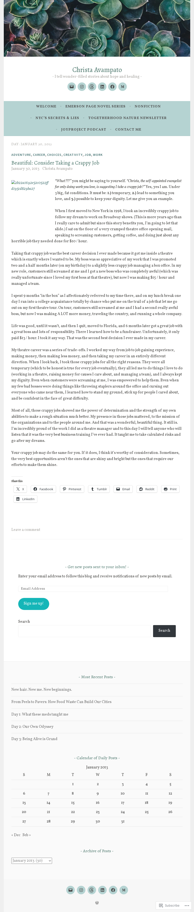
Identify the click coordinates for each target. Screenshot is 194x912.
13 (24, 802)
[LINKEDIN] (102, 890)
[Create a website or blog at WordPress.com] (97, 903)
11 (146, 793)
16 (98, 802)
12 (170, 793)
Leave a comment (25, 530)
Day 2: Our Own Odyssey (32, 726)
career (39, 155)
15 (73, 802)
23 (98, 812)
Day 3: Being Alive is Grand (34, 739)
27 (24, 821)
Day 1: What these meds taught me (39, 714)
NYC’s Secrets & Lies (57, 118)
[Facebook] (112, 86)
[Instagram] (81, 86)
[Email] (71, 86)
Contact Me (128, 129)
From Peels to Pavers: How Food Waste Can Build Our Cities (61, 702)
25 (147, 812)
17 (122, 802)
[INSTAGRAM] (81, 890)
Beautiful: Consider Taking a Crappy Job (55, 162)
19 (170, 802)
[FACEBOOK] (113, 890)
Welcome (46, 106)
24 (123, 812)
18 (146, 802)
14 (48, 802)
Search (24, 621)
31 (122, 821)
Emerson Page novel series (95, 106)
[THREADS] (91, 890)
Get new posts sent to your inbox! (97, 567)
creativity (73, 155)
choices (54, 155)
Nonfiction (148, 106)
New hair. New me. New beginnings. (41, 689)
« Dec (15, 835)
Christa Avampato (97, 69)
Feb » (26, 835)
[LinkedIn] (102, 86)
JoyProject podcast (83, 129)
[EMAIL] (70, 890)
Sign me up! (34, 603)
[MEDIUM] (123, 890)
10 (123, 793)
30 (98, 821)
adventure (21, 155)
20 (24, 812)
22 (73, 812)
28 (49, 821)
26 (170, 812)
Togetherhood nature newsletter (127, 118)
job (87, 155)
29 (73, 821)
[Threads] (92, 86)
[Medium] (122, 86)
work (98, 155)
